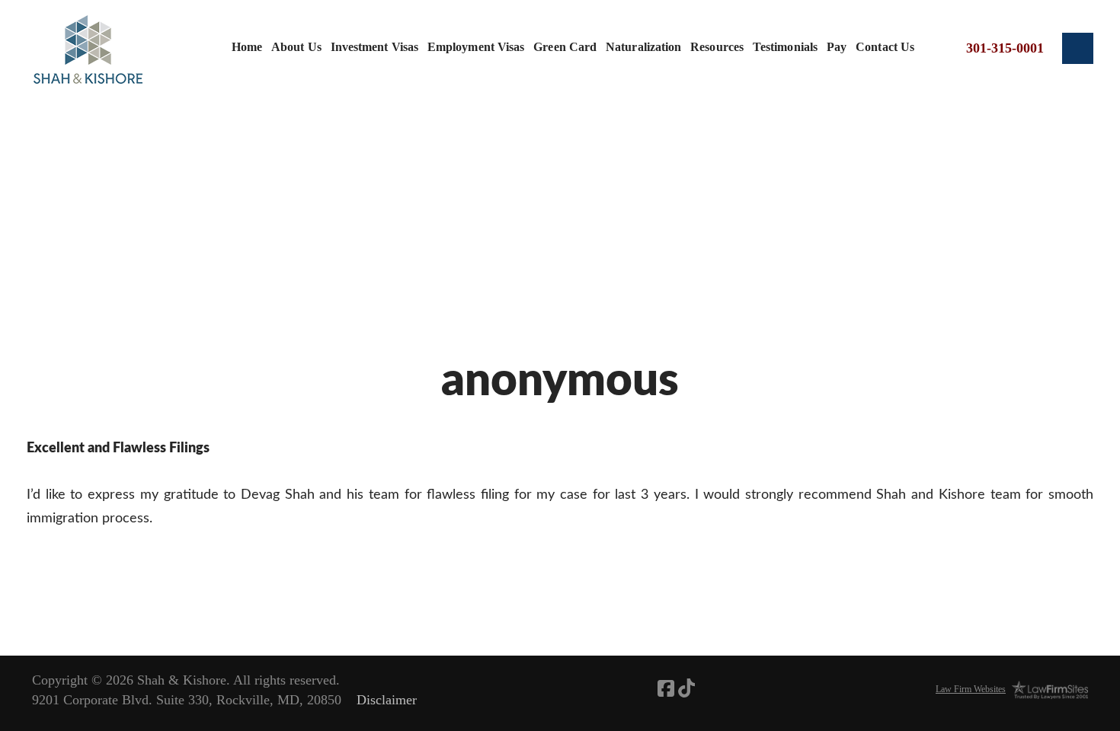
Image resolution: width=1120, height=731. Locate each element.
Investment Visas (374, 46)
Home (247, 46)
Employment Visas (475, 46)
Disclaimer (387, 699)
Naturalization (643, 46)
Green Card (565, 46)
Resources (717, 46)
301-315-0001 (1005, 48)
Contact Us (885, 46)
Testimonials (785, 46)
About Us (296, 46)
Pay (836, 46)
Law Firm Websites (971, 689)
